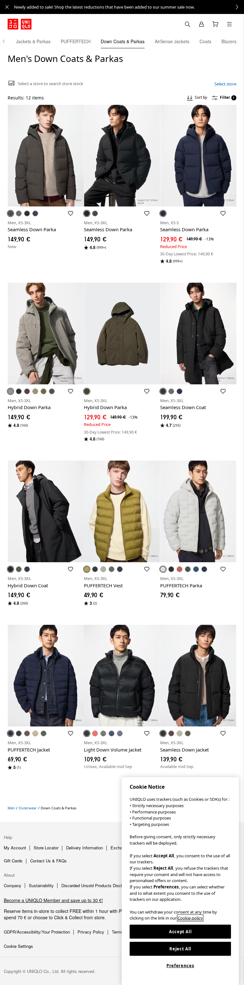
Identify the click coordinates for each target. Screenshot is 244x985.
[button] (46, 155)
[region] (180, 881)
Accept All (180, 931)
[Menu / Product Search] (229, 24)
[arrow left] (7, 41)
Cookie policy (190, 918)
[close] (7, 7)
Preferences (180, 965)
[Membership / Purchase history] (201, 24)
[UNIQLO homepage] (19, 24)
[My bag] (215, 24)
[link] (129, 7)
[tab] (33, 41)
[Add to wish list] (71, 213)
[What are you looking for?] (187, 24)
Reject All (180, 949)
